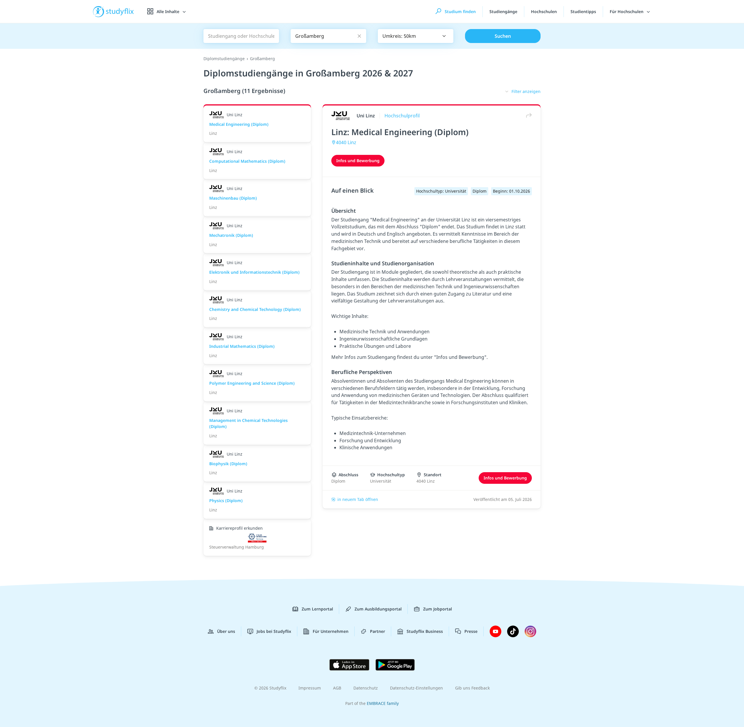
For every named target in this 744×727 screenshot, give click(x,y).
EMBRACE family (383, 703)
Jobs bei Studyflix (274, 631)
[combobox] (415, 36)
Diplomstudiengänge (224, 58)
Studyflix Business (425, 631)
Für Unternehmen (330, 631)
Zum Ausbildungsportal (378, 609)
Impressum (309, 688)
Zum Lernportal (317, 609)
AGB (337, 688)
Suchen (503, 36)
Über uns (226, 631)
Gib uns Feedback (472, 688)
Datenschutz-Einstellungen (416, 688)
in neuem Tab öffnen (357, 499)
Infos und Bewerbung (358, 160)
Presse (470, 631)
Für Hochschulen (627, 11)
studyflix (120, 11)
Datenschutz (365, 688)
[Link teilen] (527, 115)
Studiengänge (503, 11)
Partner (377, 631)
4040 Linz (346, 142)
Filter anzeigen (526, 91)
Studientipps (583, 11)
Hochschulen (544, 11)
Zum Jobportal (437, 609)
